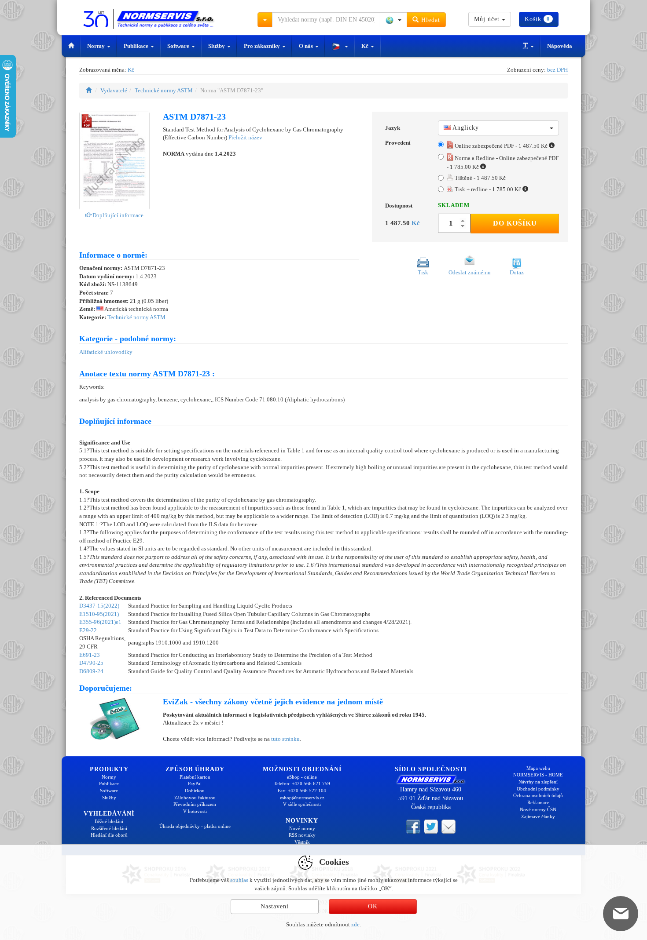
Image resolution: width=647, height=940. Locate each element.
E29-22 (88, 630)
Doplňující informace (117, 215)
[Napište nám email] (448, 826)
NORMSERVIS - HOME (538, 774)
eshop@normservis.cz (302, 797)
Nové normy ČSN (538, 809)
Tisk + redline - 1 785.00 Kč (487, 189)
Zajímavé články (538, 816)
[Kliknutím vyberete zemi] (393, 19)
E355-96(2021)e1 (100, 622)
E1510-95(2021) (99, 614)
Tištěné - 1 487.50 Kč (479, 178)
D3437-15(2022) (99, 605)
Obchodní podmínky (538, 788)
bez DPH (557, 69)
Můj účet (488, 19)
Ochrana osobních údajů (538, 795)
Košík (537, 19)
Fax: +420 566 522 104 (302, 790)
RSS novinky (302, 835)
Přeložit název (245, 137)
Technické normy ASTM (164, 90)
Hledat (429, 20)
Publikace (137, 46)
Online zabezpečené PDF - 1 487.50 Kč (501, 145)
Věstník (302, 842)
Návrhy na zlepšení (538, 781)
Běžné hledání (109, 821)
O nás (306, 46)
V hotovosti (195, 811)
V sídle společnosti (302, 804)
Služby (217, 46)
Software (179, 46)
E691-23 (89, 655)
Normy (96, 46)
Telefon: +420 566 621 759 (302, 783)
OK (373, 906)
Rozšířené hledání (109, 828)
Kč (365, 46)
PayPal (195, 783)
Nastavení (275, 906)
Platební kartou (195, 777)
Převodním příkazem (194, 804)
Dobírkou (195, 790)
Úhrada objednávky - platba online (195, 826)
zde (355, 924)
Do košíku (515, 223)
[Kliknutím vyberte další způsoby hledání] (264, 19)
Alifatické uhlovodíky (105, 352)
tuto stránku (285, 739)
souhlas (239, 880)
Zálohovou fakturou (195, 797)
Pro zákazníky (262, 46)
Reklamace (538, 802)
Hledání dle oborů (109, 835)
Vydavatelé (113, 90)
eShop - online (302, 777)
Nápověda (559, 46)
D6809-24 (91, 671)
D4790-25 (91, 662)
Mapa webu (538, 768)
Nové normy (302, 828)
